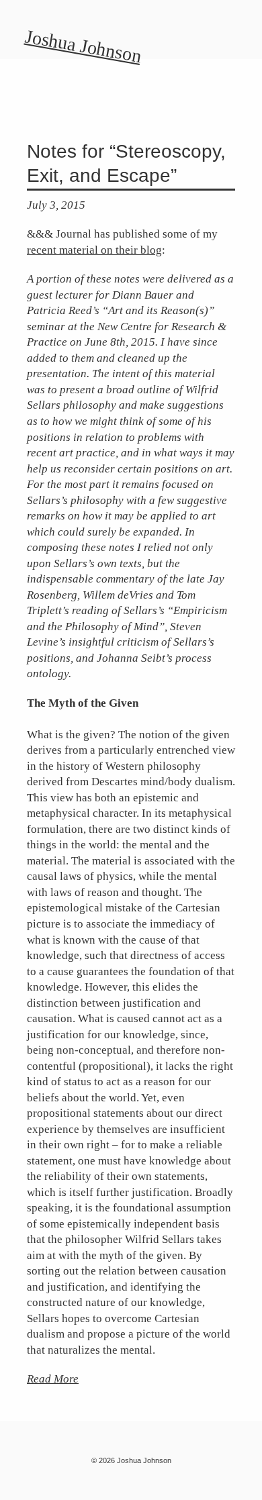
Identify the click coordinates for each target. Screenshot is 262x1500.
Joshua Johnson (83, 46)
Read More (53, 1378)
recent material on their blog (94, 250)
